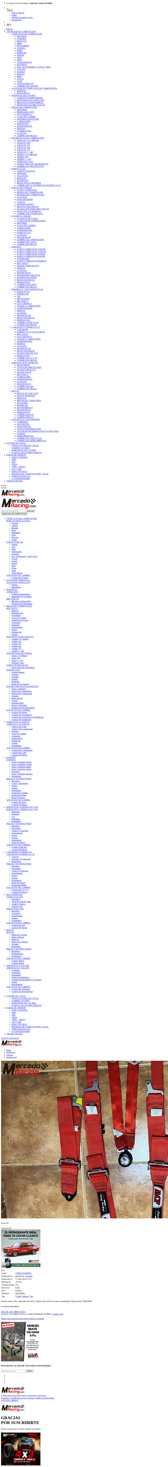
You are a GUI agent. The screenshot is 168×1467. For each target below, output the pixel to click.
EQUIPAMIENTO (25, 408)
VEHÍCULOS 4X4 (14, 897)
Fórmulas (15, 814)
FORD (20, 50)
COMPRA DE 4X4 (25, 386)
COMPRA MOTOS (25, 415)
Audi (14, 570)
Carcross (15, 857)
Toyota (14, 559)
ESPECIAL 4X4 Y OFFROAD (25, 363)
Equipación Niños (19, 795)
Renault (15, 528)
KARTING (16, 247)
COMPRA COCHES (21, 448)
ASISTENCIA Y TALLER (17, 965)
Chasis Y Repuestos (20, 783)
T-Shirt (18, 1296)
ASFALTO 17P (23, 150)
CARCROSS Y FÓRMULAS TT (26, 327)
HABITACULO (13, 670)
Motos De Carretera (20, 942)
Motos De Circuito (19, 935)
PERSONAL (11, 589)
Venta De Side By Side (21, 902)
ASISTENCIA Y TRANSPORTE (26, 419)
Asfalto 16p (16, 646)
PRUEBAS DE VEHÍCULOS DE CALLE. (30, 474)
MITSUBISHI (23, 46)
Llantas (15, 634)
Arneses (15, 675)
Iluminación (16, 632)
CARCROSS (22, 329)
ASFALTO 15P (23, 145)
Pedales (15, 679)
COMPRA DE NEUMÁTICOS (30, 166)
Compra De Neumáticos (22, 715)
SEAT (19, 57)
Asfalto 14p (16, 641)
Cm (13, 816)
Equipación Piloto (19, 885)
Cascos (14, 701)
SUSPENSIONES (24, 126)
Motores (15, 611)
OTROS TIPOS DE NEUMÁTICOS (32, 164)
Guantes (15, 696)
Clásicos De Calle (19, 727)
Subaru (14, 544)
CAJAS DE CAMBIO (26, 117)
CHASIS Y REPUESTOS (28, 266)
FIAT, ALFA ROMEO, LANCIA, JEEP (34, 67)
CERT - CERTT (18, 467)
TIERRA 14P (22, 157)
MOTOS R (21, 398)
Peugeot (15, 523)
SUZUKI (21, 72)
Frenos (14, 630)
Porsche (15, 537)
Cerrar (9, 10)
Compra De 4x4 (18, 925)
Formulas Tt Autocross (21, 859)
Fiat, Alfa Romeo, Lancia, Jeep (24, 556)
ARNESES (21, 173)
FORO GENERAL (20, 457)
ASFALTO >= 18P (25, 152)
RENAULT (22, 41)
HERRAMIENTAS (25, 436)
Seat (13, 547)
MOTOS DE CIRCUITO (27, 393)
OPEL (19, 60)
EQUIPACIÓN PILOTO (27, 353)
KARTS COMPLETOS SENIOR (31, 256)
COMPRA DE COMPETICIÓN (30, 240)
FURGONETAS (24, 426)
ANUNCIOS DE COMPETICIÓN (21, 31)
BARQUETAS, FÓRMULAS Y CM (22, 807)
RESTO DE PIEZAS (26, 280)
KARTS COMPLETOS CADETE (31, 251)
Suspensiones (17, 627)
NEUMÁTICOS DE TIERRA (19, 653)
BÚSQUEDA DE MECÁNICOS (31, 105)
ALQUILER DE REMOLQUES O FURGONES (38, 431)
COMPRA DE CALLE (27, 242)
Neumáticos (16, 745)
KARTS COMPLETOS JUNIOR (31, 254)
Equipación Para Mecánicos (23, 708)
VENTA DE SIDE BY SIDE (29, 367)
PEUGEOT (22, 36)
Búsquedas (16, 587)
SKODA (20, 55)
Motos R (15, 939)
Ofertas (15, 585)
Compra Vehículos (19, 847)
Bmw (14, 530)
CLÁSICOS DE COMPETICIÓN (31, 221)
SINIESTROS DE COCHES (24, 450)
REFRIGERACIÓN (25, 112)
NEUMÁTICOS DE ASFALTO (20, 637)
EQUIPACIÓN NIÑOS (27, 277)
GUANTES (22, 197)
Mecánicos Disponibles (21, 601)
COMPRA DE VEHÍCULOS (29, 438)
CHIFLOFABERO (23, 1273)
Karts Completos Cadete (22, 764)
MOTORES (22, 110)
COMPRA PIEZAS (25, 417)
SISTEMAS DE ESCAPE (28, 119)
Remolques (16, 776)
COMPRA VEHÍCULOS (27, 322)
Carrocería (16, 622)
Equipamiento (17, 954)
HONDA (21, 74)
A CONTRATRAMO (21, 478)
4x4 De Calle (17, 906)
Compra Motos (18, 961)
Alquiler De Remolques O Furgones (27, 980)
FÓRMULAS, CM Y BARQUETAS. (27, 289)
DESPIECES (22, 405)
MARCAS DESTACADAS (18, 521)
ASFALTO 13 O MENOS (28, 140)
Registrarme (17, 20)
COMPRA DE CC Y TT (27, 358)
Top (31, 1296)
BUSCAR (30, 511)
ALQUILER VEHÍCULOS (18, 580)
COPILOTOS (12, 592)
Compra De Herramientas (22, 991)
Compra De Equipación (21, 719)
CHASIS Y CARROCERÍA (29, 306)
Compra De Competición (22, 750)
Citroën (15, 526)
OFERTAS (21, 91)
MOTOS (15, 391)
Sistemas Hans (18, 703)
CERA (14, 464)
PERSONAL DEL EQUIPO (24, 95)
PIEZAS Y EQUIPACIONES (18, 779)
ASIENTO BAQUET (26, 171)
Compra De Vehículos (21, 989)
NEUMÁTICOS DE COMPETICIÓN (28, 138)
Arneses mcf (11, 1057)
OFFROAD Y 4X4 (25, 162)
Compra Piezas (18, 963)
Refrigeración (17, 613)
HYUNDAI (22, 65)
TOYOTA (21, 69)
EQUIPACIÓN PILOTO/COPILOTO (22, 686)
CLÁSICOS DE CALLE (27, 218)
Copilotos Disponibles (21, 594)
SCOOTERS (22, 403)
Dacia (14, 568)
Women (25, 1296)
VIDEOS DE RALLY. (21, 476)
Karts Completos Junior (21, 767)
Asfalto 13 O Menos (20, 639)
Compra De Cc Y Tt (20, 890)
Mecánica (16, 826)
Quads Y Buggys (19, 904)
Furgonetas (16, 975)
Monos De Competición (22, 691)
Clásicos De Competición (22, 729)
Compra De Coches (20, 578)
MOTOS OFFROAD (26, 396)
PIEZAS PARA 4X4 (15, 909)
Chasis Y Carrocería (20, 831)
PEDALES (21, 178)
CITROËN (21, 39)
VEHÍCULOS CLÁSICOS (17, 722)
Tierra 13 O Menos (19, 656)
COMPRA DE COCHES (27, 86)
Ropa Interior (17, 698)
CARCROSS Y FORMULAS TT (20, 854)
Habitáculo (16, 741)
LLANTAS (22, 133)
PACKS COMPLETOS (27, 190)
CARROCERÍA (24, 121)
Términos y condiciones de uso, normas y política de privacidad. (27, 1398)
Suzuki (14, 561)
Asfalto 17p (16, 649)
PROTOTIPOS (23, 299)
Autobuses (16, 973)
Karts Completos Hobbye (22, 774)
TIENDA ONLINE (14, 481)
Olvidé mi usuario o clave (22, 17)
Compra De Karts (19, 802)
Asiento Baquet (18, 672)
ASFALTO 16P (23, 147)
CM (18, 296)
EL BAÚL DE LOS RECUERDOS (27, 452)
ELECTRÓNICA (24, 114)
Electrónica (16, 615)
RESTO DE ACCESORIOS (29, 183)
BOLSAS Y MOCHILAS (28, 206)
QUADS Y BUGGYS (26, 370)
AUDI (19, 81)
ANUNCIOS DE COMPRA (18, 575)
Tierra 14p (16, 658)
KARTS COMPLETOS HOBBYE (31, 261)
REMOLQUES (23, 282)
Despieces (16, 951)
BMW (19, 43)
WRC (14, 460)
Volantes (15, 677)
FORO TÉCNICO (19, 471)
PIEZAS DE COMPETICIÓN (24, 107)
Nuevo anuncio (18, 13)
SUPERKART (23, 259)
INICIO (9, 29)
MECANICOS (12, 599)
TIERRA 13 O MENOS (27, 154)
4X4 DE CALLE (24, 372)
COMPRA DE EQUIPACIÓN (30, 214)
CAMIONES (22, 422)
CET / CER (16, 469)
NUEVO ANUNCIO (10, 1038)
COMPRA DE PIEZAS (27, 136)
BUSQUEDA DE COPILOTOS (30, 100)
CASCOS (21, 202)
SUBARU (21, 48)
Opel (14, 549)
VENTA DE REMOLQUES (29, 429)
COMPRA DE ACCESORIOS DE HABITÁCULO (39, 185)
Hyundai (15, 554)
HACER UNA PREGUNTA (13, 1312)
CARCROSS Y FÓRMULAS (19, 852)
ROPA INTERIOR (25, 199)
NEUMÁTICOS (24, 237)
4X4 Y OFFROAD (14, 894)
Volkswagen (17, 552)
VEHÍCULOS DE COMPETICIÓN (27, 34)
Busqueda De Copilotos (21, 596)
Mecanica (16, 781)
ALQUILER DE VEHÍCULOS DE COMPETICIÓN (34, 88)
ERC (14, 462)
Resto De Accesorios (20, 684)
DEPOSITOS (22, 124)
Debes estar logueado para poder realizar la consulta (22, 1318)
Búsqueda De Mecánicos (22, 604)
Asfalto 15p (16, 644)
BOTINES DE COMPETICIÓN (30, 195)
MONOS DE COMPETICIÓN (30, 192)
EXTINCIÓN (22, 180)
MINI (19, 76)
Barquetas (16, 812)
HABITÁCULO (19, 169)
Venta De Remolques (20, 977)
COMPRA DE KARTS (27, 285)
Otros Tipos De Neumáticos (23, 667)
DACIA (20, 79)
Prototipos (16, 819)
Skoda (14, 540)
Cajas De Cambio (19, 618)
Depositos (16, 625)
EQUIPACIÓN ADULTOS (28, 275)
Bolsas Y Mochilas (19, 705)
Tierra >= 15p (17, 660)
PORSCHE (22, 53)
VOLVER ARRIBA (9, 1400)
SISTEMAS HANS (25, 204)
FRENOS (21, 128)
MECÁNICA (22, 301)
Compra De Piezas (19, 712)
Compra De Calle (19, 753)
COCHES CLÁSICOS (21, 216)
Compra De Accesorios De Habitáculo (27, 717)
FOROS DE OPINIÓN (16, 455)
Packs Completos (19, 689)
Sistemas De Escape (20, 620)
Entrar (14, 15)
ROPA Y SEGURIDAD (22, 188)
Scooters (15, 944)
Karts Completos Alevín (22, 762)
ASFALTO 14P (23, 143)
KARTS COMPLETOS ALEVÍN (31, 249)
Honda (14, 563)
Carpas (14, 982)
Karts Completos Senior (21, 769)
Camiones (16, 970)
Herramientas (17, 984)
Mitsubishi (16, 533)
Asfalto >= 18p (18, 651)
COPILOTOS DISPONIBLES (30, 98)
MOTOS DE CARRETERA (29, 400)
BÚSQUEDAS (23, 93)
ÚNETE (30, 1371)
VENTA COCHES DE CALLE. (25, 445)
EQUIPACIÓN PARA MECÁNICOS (33, 209)
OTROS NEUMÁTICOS (17, 665)
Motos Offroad (18, 937)
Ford (13, 535)
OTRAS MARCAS (25, 84)
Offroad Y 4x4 (18, 663)
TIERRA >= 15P (24, 159)
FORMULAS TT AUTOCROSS (31, 332)
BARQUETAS (23, 292)
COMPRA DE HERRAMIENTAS (31, 441)
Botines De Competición (22, 693)
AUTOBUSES (23, 424)
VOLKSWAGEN (24, 62)
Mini (13, 566)
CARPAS (21, 434)
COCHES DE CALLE (16, 443)
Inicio (8, 1050)
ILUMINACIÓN (24, 131)
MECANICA (22, 263)
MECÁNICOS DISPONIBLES (30, 102)
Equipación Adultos (20, 793)
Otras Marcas (17, 573)
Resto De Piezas (18, 798)
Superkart (16, 771)
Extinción (16, 682)
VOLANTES (22, 176)
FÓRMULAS (22, 294)
